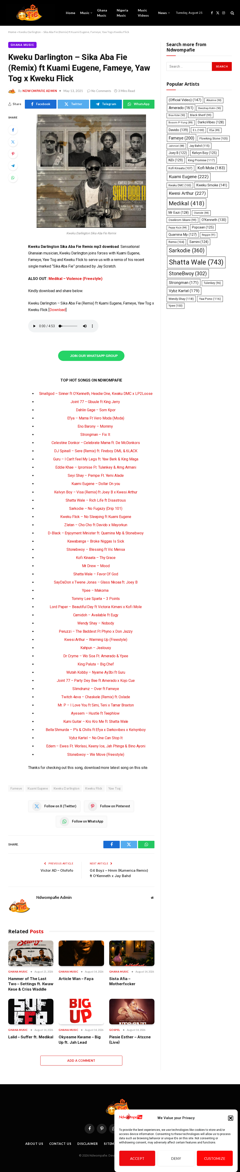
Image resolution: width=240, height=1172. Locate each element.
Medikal (186, 203)
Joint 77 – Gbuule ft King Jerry (96, 402)
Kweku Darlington (66, 788)
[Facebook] (13, 130)
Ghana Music (102, 12)
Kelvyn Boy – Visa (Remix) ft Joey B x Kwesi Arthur (95, 492)
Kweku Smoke (211, 185)
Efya (214, 130)
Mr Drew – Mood (96, 566)
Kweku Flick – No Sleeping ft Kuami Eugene (95, 516)
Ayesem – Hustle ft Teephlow (95, 713)
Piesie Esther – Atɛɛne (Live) (130, 1039)
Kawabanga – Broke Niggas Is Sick (95, 541)
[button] (230, 1118)
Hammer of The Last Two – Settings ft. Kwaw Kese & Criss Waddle (30, 984)
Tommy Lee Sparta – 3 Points (96, 598)
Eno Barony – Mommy (96, 426)
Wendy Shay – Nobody (95, 623)
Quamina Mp (183, 234)
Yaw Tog (114, 788)
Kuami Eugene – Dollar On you (95, 483)
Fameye (181, 138)
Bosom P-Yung (181, 122)
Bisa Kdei (177, 115)
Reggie (208, 234)
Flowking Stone (213, 138)
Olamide (201, 212)
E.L (198, 130)
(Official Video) (185, 100)
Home (70, 13)
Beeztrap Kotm (209, 108)
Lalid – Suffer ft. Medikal (30, 1037)
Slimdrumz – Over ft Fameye (95, 689)
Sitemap (111, 1144)
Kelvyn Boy (204, 153)
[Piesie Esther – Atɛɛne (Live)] (131, 1011)
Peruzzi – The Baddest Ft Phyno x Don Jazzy (96, 631)
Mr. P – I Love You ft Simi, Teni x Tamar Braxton (96, 705)
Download (57, 310)
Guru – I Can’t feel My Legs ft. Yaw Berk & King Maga (95, 459)
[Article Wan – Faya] (81, 953)
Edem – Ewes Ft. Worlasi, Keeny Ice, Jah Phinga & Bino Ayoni (95, 746)
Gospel (114, 1029)
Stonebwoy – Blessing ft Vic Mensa (96, 549)
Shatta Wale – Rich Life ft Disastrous (96, 500)
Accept (137, 1158)
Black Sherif (200, 115)
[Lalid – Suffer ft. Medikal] (30, 1011)
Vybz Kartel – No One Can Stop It (96, 738)
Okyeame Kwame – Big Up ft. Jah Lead (80, 1039)
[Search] (232, 13)
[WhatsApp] (13, 177)
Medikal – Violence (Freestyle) (75, 278)
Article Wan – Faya (76, 978)
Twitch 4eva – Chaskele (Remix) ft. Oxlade (95, 697)
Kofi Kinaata (180, 168)
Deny (176, 1158)
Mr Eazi (179, 212)
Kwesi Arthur (187, 193)
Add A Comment (81, 1060)
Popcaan (203, 227)
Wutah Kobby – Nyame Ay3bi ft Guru (95, 672)
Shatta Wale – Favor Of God (95, 574)
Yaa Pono (210, 299)
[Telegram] (13, 165)
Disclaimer (87, 1144)
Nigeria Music (122, 12)
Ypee (176, 305)
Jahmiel (176, 145)
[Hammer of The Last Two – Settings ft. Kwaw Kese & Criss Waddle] (30, 953)
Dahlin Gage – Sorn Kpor (95, 410)
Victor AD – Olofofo (57, 870)
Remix (176, 242)
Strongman (184, 282)
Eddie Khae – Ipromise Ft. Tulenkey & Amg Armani (95, 467)
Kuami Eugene (38, 788)
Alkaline (213, 100)
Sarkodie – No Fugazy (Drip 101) (95, 508)
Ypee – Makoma (95, 590)
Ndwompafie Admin (39, 91)
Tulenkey (212, 283)
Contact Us (60, 1144)
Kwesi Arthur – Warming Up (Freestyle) (95, 639)
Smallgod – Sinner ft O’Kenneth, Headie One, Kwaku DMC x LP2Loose (96, 393)
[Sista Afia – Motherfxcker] (131, 953)
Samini (198, 242)
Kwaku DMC (180, 185)
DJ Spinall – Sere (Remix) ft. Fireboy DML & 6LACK (95, 451)
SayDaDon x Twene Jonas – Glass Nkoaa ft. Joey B (95, 582)
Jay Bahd (199, 145)
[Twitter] (13, 142)
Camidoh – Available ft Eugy (96, 615)
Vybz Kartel (184, 290)
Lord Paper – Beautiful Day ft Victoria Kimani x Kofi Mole (96, 607)
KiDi (176, 160)
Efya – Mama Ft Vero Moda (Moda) (95, 418)
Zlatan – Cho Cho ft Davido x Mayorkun (95, 525)
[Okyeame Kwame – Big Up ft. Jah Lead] (81, 1011)
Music (84, 13)
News (162, 13)
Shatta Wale (196, 262)
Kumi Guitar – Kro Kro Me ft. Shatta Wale (95, 721)
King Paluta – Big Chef (96, 664)
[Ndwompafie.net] (30, 12)
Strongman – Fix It (95, 434)
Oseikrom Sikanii (182, 220)
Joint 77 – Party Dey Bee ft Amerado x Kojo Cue (96, 680)
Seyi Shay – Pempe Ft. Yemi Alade (96, 475)
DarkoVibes (211, 122)
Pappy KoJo (178, 227)
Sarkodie (187, 250)
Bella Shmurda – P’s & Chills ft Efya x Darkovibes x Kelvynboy (96, 729)
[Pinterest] (13, 153)
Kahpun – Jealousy (95, 648)
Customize (214, 1158)
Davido (178, 130)
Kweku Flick (93, 788)
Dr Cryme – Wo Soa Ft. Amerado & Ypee (95, 656)
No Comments (101, 91)
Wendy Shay (181, 299)
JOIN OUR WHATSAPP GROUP (94, 356)
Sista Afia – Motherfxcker (122, 981)
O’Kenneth (214, 220)
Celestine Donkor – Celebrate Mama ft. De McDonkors (96, 443)
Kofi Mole (211, 167)
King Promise (201, 160)
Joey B (178, 153)
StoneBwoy (188, 273)
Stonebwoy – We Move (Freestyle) (95, 754)
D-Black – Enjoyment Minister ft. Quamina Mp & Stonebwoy (96, 533)
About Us (34, 1144)
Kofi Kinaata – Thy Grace (96, 557)
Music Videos (143, 12)
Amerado (181, 108)
